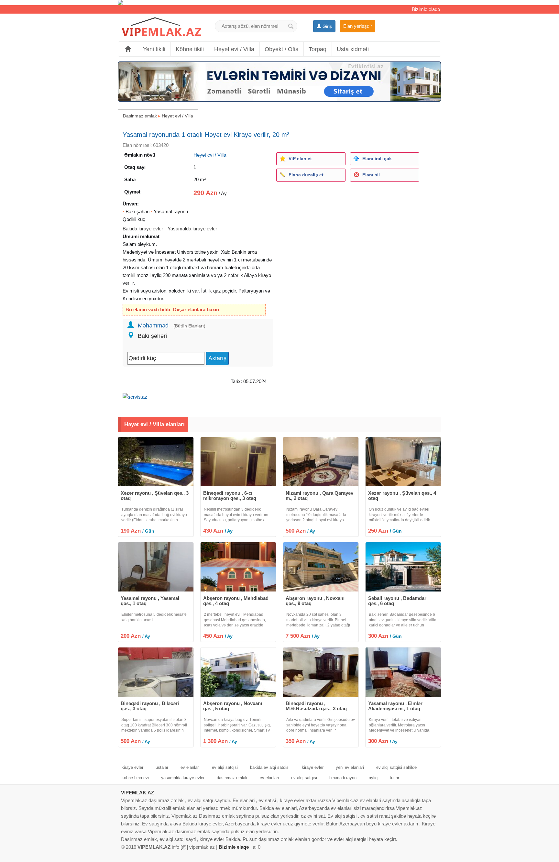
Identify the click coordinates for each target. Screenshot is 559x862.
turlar (394, 777)
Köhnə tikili (190, 49)
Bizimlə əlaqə (426, 9)
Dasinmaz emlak (140, 115)
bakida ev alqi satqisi (270, 767)
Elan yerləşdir (357, 26)
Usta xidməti (353, 49)
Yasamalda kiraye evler (192, 228)
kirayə (264, 275)
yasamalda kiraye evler (182, 777)
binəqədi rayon (342, 777)
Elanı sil (371, 174)
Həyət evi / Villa (234, 49)
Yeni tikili (154, 49)
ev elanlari (190, 767)
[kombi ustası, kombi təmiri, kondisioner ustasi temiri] (279, 2)
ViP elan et (300, 158)
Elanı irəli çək (377, 158)
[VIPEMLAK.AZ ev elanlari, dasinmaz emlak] (161, 27)
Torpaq (317, 49)
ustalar (162, 767)
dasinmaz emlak (232, 777)
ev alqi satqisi (225, 767)
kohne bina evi (135, 777)
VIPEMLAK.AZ (137, 792)
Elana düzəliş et (306, 174)
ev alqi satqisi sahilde (396, 767)
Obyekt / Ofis (281, 49)
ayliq (373, 777)
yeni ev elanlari (350, 767)
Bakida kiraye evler (143, 228)
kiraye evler (132, 767)
